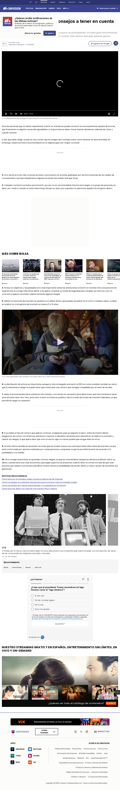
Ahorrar (38, 567)
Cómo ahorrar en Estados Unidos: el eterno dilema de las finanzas (32, 479)
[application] (60, 83)
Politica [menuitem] (29, 8)
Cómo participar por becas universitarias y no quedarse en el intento (34, 485)
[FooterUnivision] (20, 731)
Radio (81, 2)
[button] (60, 83)
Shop (88, 2)
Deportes (72, 2)
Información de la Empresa (67, 753)
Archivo (99, 753)
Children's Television (78, 777)
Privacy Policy (76, 749)
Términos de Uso (89, 749)
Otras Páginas (44, 731)
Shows (53, 2)
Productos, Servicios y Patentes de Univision (92, 767)
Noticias (44, 2)
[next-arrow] (115, 519)
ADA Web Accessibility (87, 753)
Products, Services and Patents (96, 763)
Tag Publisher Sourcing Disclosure (71, 763)
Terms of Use (103, 749)
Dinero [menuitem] (52, 8)
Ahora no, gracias (33, 33)
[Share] (115, 43)
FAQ (87, 758)
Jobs (106, 753)
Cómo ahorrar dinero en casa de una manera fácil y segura (29, 488)
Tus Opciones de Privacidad (98, 777)
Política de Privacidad (62, 749)
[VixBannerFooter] (60, 721)
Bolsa (6, 567)
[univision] (11, 8)
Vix (36, 2)
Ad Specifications (69, 758)
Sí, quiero (49, 33)
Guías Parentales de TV (99, 758)
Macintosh (54, 551)
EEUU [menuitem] (59, 8)
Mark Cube (15, 42)
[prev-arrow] (2, 520)
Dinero (4, 283)
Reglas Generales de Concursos (78, 772)
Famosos (62, 2)
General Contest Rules (99, 772)
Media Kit (80, 758)
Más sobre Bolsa (15, 254)
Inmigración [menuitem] (40, 8)
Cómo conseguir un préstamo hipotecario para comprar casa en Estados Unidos (39, 482)
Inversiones (17, 567)
